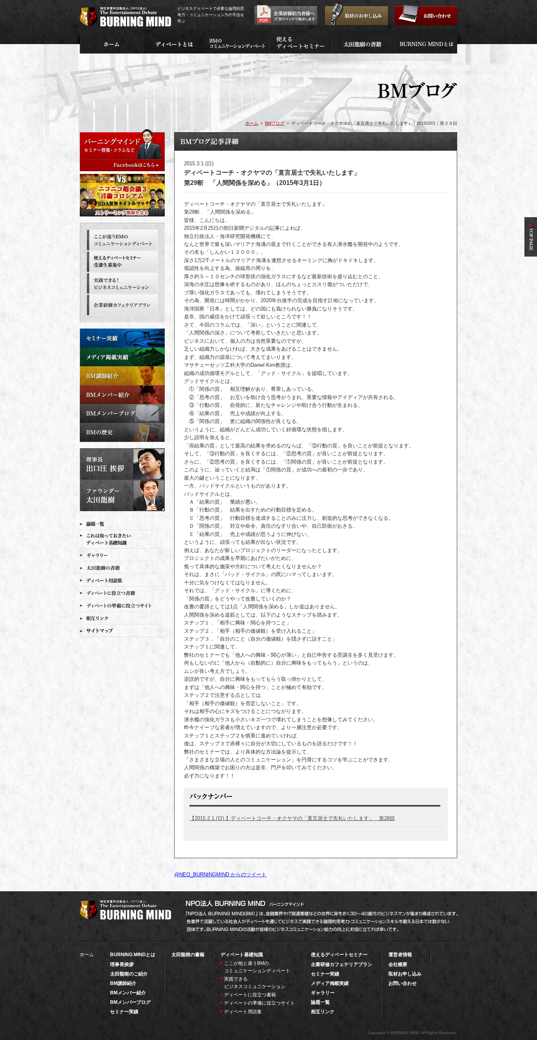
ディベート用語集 (243, 1011)
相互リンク (323, 1011)
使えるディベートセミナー (339, 954)
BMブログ (274, 123)
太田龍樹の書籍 (187, 954)
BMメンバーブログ (130, 1002)
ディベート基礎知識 (242, 954)
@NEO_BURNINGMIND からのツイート (220, 874)
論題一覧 (320, 1002)
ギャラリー (323, 993)
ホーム (251, 123)
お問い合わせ (402, 983)
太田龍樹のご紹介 (129, 974)
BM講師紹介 (123, 983)
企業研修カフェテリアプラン (341, 964)
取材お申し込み (404, 974)
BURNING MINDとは (132, 954)
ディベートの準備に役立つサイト (259, 1003)
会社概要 (397, 964)
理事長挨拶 (122, 964)
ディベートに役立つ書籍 (250, 995)
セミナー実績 (124, 1011)
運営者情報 (400, 954)
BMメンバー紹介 (128, 993)
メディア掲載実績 (330, 983)
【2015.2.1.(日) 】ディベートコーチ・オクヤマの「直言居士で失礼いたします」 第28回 (292, 818)
